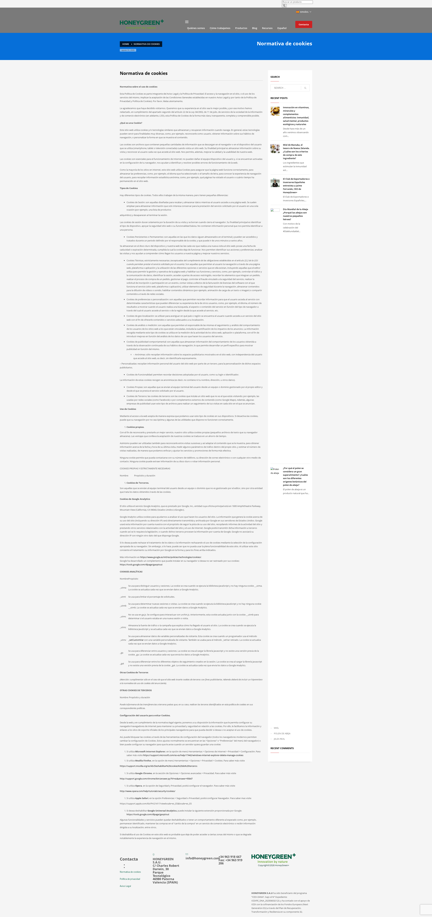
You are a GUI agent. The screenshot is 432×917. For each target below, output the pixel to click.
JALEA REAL (279, 738)
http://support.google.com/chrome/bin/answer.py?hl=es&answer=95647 (156, 778)
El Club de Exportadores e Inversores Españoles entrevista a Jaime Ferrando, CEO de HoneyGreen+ (296, 185)
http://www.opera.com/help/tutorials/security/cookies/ (147, 791)
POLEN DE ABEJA (282, 733)
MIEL (276, 727)
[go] (305, 88)
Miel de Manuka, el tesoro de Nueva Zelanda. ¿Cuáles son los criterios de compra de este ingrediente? (296, 151)
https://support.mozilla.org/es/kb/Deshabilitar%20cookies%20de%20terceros (158, 765)
